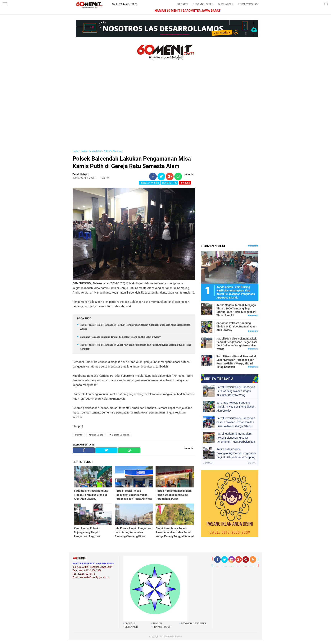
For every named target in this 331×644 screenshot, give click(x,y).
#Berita (78, 435)
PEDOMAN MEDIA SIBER (193, 623)
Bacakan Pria (169, 182)
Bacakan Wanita (149, 182)
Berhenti (185, 182)
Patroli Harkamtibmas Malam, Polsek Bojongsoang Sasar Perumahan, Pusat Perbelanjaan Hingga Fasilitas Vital (235, 437)
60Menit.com (175, 636)
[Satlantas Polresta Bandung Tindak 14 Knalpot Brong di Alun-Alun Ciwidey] (206, 326)
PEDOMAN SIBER (203, 4)
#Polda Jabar (96, 435)
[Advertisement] (134, 109)
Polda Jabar (95, 151)
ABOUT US (130, 623)
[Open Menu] (5, 4)
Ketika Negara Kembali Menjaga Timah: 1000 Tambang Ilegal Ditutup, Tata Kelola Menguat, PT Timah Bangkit (236, 310)
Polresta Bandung (112, 151)
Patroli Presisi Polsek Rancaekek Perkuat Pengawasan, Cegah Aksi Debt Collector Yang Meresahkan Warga (236, 344)
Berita (84, 151)
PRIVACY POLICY (248, 4)
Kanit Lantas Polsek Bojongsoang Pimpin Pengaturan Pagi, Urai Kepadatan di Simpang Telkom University (236, 453)
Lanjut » (251, 463)
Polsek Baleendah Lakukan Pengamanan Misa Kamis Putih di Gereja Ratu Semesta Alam (132, 162)
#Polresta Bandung (119, 435)
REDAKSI (182, 4)
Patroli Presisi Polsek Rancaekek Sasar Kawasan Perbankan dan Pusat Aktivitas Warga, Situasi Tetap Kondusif (236, 361)
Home (76, 151)
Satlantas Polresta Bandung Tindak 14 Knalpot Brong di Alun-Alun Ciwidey (120, 337)
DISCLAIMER (225, 4)
